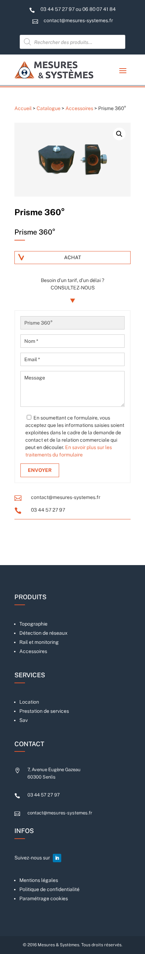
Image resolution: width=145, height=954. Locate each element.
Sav (23, 720)
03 (43, 795)
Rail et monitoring (39, 642)
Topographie (33, 624)
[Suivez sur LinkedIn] (57, 858)
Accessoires (79, 108)
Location (29, 702)
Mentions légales (38, 880)
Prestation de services (44, 711)
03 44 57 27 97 (48, 510)
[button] (119, 134)
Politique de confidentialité (49, 889)
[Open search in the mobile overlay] (72, 42)
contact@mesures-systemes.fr (78, 20)
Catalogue (49, 108)
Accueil (23, 108)
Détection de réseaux (43, 633)
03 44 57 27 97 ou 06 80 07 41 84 (78, 9)
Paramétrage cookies (43, 898)
